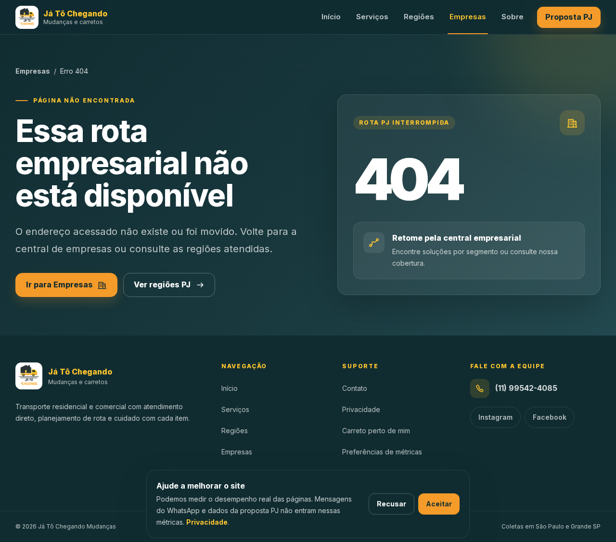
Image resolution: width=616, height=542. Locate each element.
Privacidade (207, 522)
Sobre (512, 16)
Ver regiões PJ (162, 284)
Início (331, 16)
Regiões (419, 16)
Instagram (495, 417)
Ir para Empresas (59, 284)
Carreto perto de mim (376, 430)
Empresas (467, 16)
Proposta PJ (568, 17)
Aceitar (439, 504)
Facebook (549, 417)
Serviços (372, 16)
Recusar (391, 504)
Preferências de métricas (382, 452)
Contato (354, 388)
